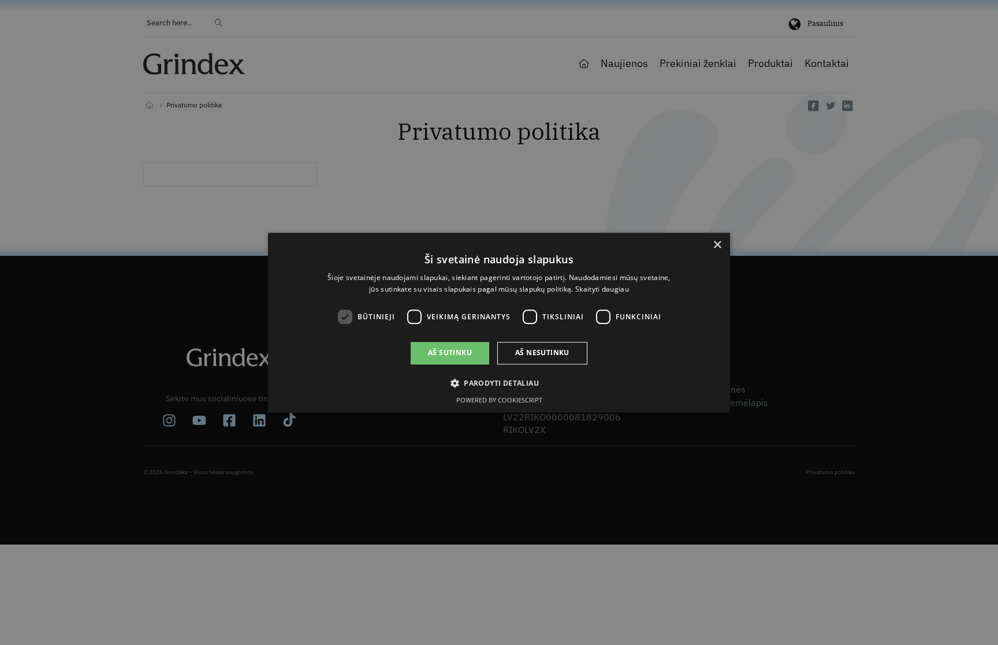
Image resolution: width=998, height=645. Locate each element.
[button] (499, 383)
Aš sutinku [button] (450, 353)
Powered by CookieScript (499, 400)
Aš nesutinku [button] (542, 353)
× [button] (717, 245)
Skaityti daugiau (602, 289)
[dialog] (499, 322)
